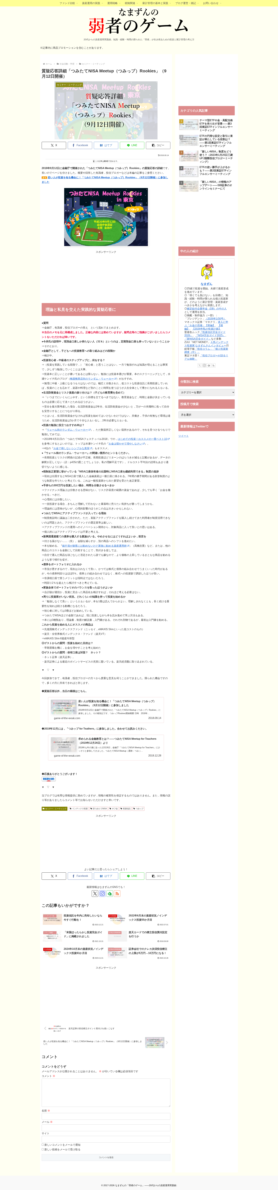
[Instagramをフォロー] (102, 893)
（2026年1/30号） (215, 318)
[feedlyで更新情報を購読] (209, 365)
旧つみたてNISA (100, 809)
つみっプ (140, 809)
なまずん (206, 283)
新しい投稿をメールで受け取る (62, 1149)
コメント (48, 1076)
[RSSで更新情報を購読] (117, 893)
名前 (46, 1110)
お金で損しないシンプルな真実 (71, 448)
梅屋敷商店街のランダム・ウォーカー (92, 378)
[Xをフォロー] (95, 893)
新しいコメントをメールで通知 (62, 1144)
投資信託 (127, 809)
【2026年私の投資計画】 (206, 328)
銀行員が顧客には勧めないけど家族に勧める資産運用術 (94, 545)
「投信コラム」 (204, 349)
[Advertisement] (106, 277)
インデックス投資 (80, 809)
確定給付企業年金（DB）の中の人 (207, 308)
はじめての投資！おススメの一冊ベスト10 (142, 439)
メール (47, 1122)
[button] (158, 145)
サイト (45, 1133)
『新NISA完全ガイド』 (197, 338)
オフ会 (115, 809)
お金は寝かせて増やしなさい (125, 443)
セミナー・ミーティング (55, 809)
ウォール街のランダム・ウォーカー (67, 429)
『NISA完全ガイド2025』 (210, 335)
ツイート (183, 436)
